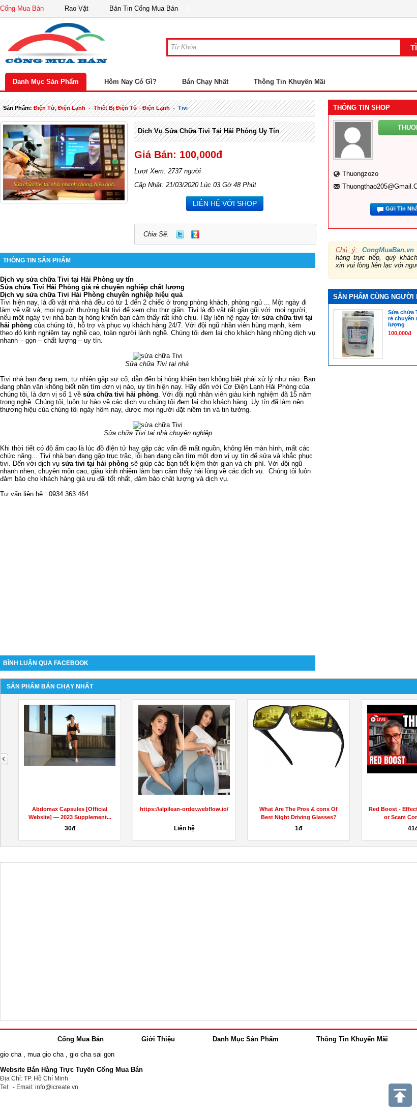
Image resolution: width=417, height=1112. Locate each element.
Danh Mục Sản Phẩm (46, 81)
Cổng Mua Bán (22, 8)
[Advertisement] (157, 569)
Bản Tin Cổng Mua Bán (143, 8)
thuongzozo (360, 173)
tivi (183, 108)
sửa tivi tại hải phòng (95, 463)
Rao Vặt (76, 8)
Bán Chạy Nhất (205, 81)
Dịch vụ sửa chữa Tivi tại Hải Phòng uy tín (208, 131)
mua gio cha (45, 1054)
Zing (195, 234)
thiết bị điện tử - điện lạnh (132, 108)
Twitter (180, 234)
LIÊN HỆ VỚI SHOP (225, 203)
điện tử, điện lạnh (59, 108)
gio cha (10, 1054)
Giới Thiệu (158, 1039)
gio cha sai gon (92, 1054)
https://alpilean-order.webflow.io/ (184, 809)
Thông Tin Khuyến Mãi (289, 81)
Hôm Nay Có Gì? (130, 81)
